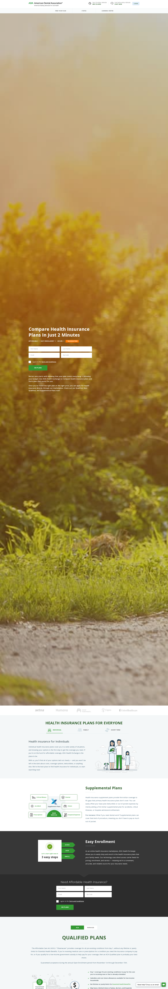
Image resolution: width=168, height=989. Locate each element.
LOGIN (136, 4)
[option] (40, 710)
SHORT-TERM (115, 730)
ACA (77, 928)
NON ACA (90, 928)
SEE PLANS (38, 368)
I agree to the (44, 362)
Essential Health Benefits (121, 984)
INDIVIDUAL (56, 730)
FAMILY (86, 730)
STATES (84, 11)
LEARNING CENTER (107, 11)
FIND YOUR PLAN (60, 11)
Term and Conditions (48, 362)
